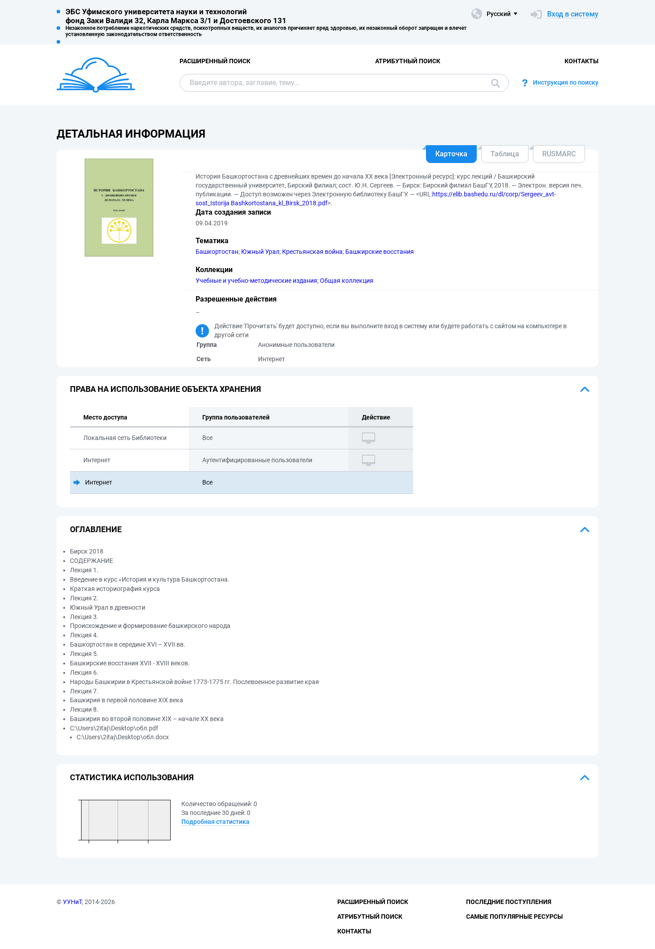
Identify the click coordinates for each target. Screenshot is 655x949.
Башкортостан (217, 251)
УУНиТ (72, 901)
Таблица (505, 154)
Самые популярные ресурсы (514, 916)
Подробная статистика (215, 821)
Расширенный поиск (215, 61)
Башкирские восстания (379, 251)
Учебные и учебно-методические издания (256, 280)
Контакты (581, 61)
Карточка (451, 154)
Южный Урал (260, 251)
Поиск (493, 83)
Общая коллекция (346, 280)
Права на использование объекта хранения (165, 389)
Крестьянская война (312, 251)
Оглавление (96, 529)
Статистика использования (132, 777)
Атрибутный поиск (407, 61)
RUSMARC (559, 154)
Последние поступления (508, 901)
